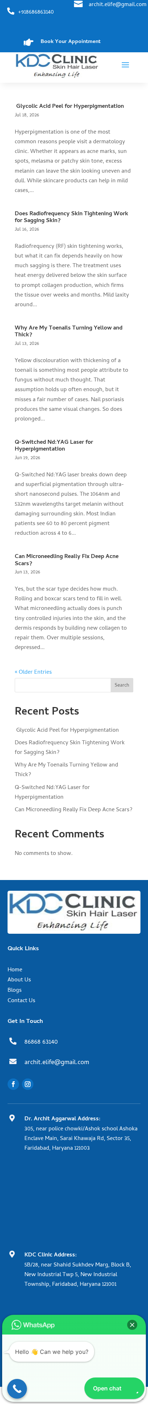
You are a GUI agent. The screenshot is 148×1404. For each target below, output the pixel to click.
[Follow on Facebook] (13, 1084)
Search (122, 686)
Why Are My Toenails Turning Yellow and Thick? (68, 332)
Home (15, 970)
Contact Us (21, 1001)
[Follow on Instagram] (27, 1084)
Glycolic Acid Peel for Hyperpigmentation (69, 106)
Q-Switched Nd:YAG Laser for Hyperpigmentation (54, 446)
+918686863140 (36, 12)
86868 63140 (41, 1042)
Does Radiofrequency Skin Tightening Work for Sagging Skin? (71, 218)
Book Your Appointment (71, 42)
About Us (19, 980)
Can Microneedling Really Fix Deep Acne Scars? (67, 560)
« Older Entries (33, 672)
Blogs (15, 990)
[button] (132, 1325)
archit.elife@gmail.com (118, 5)
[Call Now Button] (17, 1389)
